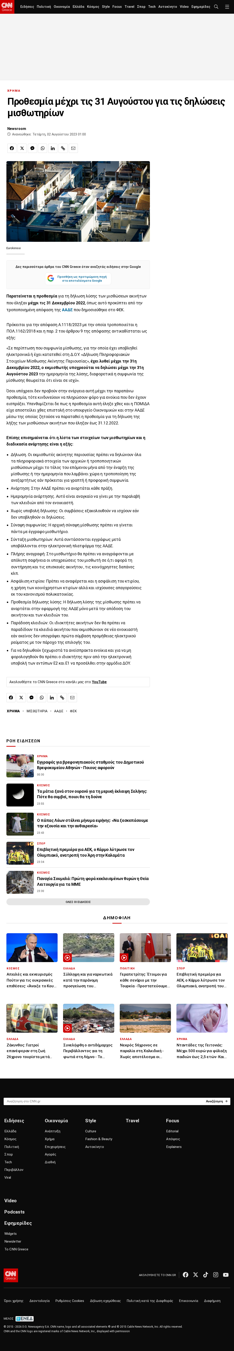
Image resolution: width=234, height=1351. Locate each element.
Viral (7, 1177)
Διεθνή (50, 1162)
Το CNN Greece (16, 1249)
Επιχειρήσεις (55, 1147)
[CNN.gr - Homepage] (7, 7)
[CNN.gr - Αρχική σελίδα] (11, 1275)
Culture (90, 1131)
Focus (117, 7)
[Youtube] (226, 1274)
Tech (152, 7)
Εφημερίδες (200, 7)
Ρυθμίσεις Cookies (70, 1301)
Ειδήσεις (27, 7)
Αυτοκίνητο (167, 7)
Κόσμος (93, 7)
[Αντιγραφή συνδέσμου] (63, 148)
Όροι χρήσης (14, 1301)
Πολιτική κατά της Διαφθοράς (150, 1301)
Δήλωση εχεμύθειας (105, 1301)
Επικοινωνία (188, 1301)
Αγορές (50, 1154)
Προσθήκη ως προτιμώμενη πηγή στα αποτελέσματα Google (82, 279)
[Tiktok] (205, 1274)
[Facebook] (185, 1274)
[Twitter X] (195, 1274)
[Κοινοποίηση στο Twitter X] (22, 148)
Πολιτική (44, 7)
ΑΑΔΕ (58, 711)
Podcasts (14, 1212)
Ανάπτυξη (52, 1131)
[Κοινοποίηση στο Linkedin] (52, 148)
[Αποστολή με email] (73, 148)
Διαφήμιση (212, 1301)
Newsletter (12, 1241)
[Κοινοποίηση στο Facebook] (11, 148)
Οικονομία (62, 7)
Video (184, 7)
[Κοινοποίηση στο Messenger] (32, 148)
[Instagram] (215, 1274)
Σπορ (141, 7)
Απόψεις (173, 1139)
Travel (129, 7)
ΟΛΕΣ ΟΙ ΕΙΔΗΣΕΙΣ (78, 902)
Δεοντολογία (39, 1301)
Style (106, 7)
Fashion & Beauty (98, 1139)
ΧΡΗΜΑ (14, 90)
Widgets (10, 1234)
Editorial (172, 1131)
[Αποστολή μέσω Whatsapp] (42, 148)
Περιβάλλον (13, 1170)
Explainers (174, 1147)
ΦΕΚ (73, 711)
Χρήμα (49, 1139)
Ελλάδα (78, 7)
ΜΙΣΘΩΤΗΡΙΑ (37, 711)
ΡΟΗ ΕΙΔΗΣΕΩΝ (23, 741)
